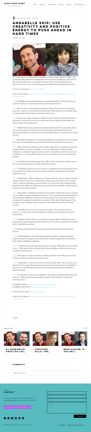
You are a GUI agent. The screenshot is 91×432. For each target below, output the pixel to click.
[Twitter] (23, 418)
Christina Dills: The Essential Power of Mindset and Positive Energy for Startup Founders (43, 350)
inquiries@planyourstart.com (12, 400)
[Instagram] (12, 418)
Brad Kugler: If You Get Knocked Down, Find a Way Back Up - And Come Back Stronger (74, 350)
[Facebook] (8, 418)
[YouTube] (16, 418)
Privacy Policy (71, 425)
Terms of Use (80, 425)
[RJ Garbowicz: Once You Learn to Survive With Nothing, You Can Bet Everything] (17, 338)
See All (85, 328)
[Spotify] (19, 418)
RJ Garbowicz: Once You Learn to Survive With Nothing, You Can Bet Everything (16, 350)
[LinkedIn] (5, 418)
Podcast (15, 317)
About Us (62, 425)
